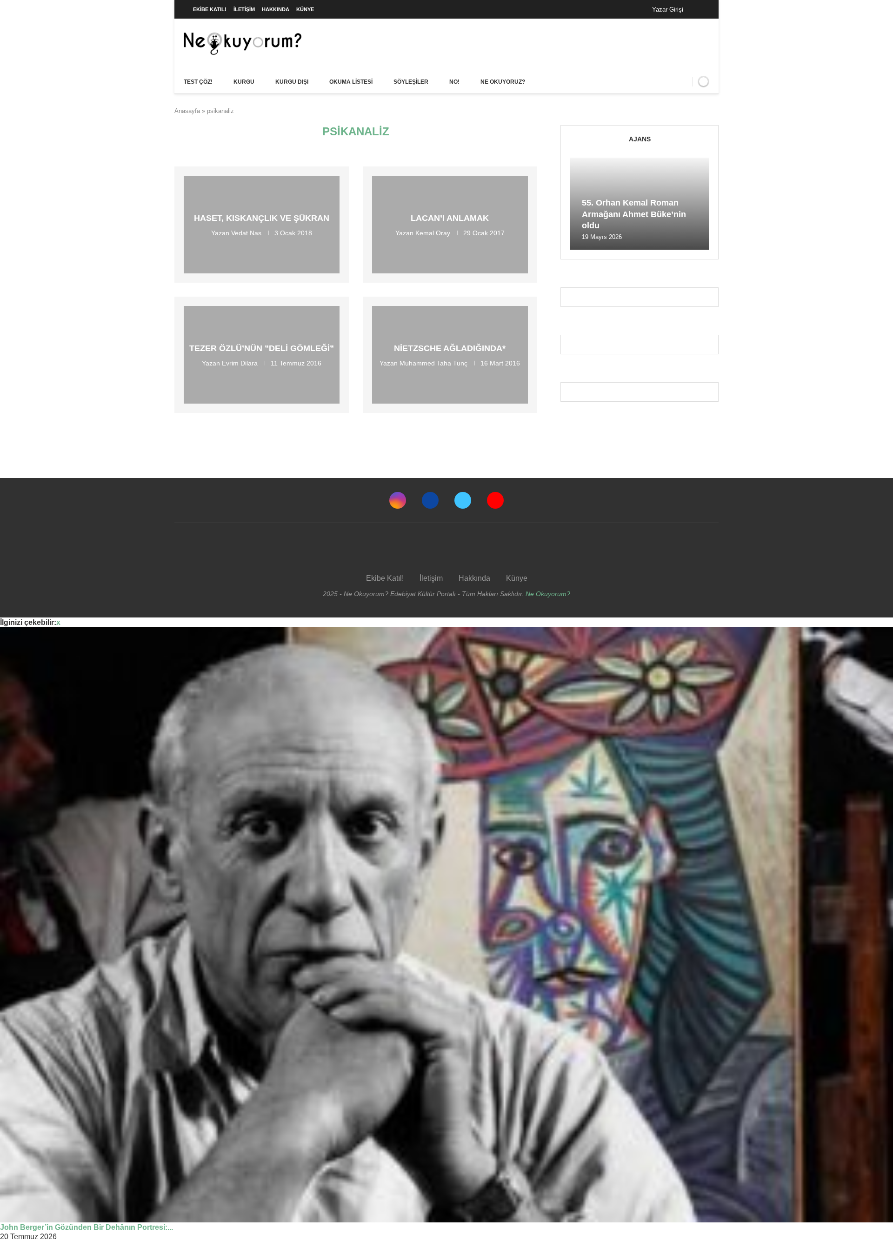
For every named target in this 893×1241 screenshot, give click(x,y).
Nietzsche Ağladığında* (450, 348)
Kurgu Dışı (291, 82)
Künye (305, 9)
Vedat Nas (246, 233)
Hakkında (275, 9)
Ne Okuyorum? (548, 593)
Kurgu (243, 82)
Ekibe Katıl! (210, 9)
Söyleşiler (410, 82)
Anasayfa (187, 110)
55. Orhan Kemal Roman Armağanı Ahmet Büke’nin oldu (634, 214)
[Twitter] (462, 500)
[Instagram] (397, 500)
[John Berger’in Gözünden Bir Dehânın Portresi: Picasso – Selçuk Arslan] (446, 924)
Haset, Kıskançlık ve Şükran (261, 218)
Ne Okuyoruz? (502, 82)
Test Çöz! (198, 82)
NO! (454, 82)
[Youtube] (495, 500)
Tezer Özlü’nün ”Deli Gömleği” (261, 348)
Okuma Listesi (351, 82)
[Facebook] (700, 9)
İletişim (244, 9)
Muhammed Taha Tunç (433, 363)
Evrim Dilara (240, 363)
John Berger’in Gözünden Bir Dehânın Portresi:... (86, 1227)
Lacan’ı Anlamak (450, 218)
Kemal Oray (432, 233)
